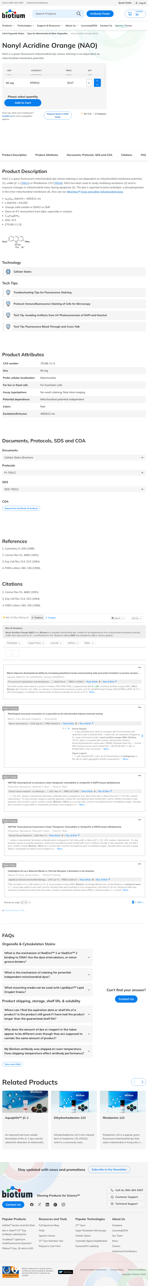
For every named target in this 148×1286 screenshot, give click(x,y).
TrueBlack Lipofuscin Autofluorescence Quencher (17, 1248)
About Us (70, 25)
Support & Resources (48, 25)
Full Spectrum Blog (49, 1232)
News (115, 1248)
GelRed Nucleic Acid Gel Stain (18, 1232)
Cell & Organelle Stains (13, 33)
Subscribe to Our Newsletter (109, 1177)
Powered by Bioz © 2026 (14, 918)
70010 (58, 183)
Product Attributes (46, 155)
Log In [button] (142, 2)
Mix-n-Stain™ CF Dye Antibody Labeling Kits (14, 1239)
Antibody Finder (100, 13)
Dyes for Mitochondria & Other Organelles (47, 33)
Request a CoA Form (50, 1253)
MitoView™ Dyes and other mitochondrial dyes (95, 191)
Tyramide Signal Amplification (91, 1248)
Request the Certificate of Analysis (21, 508)
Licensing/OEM (89, 25)
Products (7, 25)
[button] (135, 14)
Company (117, 1232)
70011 (25, 183)
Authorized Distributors (124, 1258)
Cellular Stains (83, 1243)
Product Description (14, 155)
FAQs (144, 155)
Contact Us (106, 25)
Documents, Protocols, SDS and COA (89, 155)
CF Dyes (80, 1232)
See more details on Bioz (136, 918)
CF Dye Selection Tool (51, 1248)
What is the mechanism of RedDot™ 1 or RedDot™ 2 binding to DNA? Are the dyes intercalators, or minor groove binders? (40, 965)
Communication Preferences (93, 1277)
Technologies (24, 25)
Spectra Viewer (123, 25)
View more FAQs (12, 1071)
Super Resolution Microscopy (90, 1238)
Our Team (117, 1243)
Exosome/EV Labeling (86, 1253)
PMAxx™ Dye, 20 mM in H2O (17, 1255)
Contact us (7, 116)
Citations (126, 155)
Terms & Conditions (137, 1277)
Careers (116, 1253)
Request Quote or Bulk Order (58, 115)
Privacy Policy (117, 1277)
